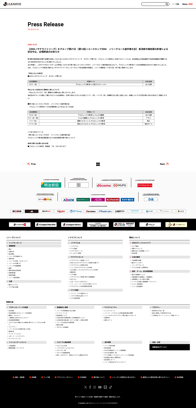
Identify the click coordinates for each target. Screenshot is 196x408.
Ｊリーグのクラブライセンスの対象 (81, 267)
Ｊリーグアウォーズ (138, 265)
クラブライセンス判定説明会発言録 (81, 286)
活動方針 (11, 251)
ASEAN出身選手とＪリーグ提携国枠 (115, 350)
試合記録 (134, 253)
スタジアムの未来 (61, 346)
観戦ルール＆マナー (15, 315)
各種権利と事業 (62, 307)
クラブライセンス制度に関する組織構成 (82, 277)
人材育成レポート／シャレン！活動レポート (165, 315)
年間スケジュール (137, 248)
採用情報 (180, 377)
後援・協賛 (156, 342)
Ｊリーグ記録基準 (137, 286)
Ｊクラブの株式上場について (79, 296)
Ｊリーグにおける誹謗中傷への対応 (19, 329)
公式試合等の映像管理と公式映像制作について (70, 318)
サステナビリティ (110, 307)
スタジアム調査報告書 (63, 353)
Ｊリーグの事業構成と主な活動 (65, 311)
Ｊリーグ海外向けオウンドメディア (115, 362)
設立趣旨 (11, 254)
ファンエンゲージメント (17, 342)
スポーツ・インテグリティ (17, 336)
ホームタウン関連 (75, 253)
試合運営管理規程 (14, 320)
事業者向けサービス (159, 347)
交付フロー (73, 279)
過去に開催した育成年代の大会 (161, 313)
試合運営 (11, 311)
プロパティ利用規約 (62, 327)
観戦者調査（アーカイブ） (17, 348)
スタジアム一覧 (61, 350)
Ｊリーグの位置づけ (15, 263)
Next (162, 164)
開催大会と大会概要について (140, 251)
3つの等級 (73, 274)
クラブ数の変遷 (13, 287)
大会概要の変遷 (136, 260)
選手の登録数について (138, 274)
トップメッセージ (15, 243)
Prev (33, 164)
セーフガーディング (15, 338)
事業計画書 (12, 275)
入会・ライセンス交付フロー (79, 282)
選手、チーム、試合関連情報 (142, 271)
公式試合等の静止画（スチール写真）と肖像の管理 (72, 320)
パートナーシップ (61, 313)
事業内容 (11, 258)
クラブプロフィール (76, 251)
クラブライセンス (77, 257)
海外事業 (107, 342)
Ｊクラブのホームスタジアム (65, 348)
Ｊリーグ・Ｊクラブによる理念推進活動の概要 (118, 313)
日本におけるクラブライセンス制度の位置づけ (84, 263)
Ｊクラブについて (75, 237)
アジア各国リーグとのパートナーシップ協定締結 (119, 355)
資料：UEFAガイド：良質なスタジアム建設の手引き (72, 355)
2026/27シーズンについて (141, 243)
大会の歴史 (136, 257)
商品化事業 (59, 325)
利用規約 (83, 377)
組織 (10, 268)
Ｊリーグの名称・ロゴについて (18, 261)
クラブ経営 (74, 290)
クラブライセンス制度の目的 (79, 265)
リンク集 (47, 377)
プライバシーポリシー (65, 377)
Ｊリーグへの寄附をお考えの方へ (124, 377)
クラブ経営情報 (75, 298)
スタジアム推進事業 (64, 342)
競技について (134, 237)
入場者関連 (12, 346)
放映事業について (61, 315)
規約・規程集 (19, 377)
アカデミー (156, 307)
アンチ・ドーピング (15, 334)
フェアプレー (13, 327)
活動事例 (107, 318)
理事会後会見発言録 (15, 270)
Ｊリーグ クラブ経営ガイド (79, 293)
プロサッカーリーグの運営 (18, 307)
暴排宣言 (11, 331)
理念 (10, 249)
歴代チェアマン (13, 285)
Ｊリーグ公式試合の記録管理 (65, 322)
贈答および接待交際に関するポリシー (156, 377)
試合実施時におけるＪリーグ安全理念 (20, 313)
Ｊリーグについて (13, 237)
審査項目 (73, 272)
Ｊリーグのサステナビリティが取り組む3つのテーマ (120, 315)
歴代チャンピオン (137, 263)
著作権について (99, 377)
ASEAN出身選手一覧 (110, 353)
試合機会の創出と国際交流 (112, 357)
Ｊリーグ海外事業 (109, 346)
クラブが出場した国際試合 (140, 267)
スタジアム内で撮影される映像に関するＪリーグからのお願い (27, 323)
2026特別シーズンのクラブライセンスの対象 (84, 270)
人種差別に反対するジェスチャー (19, 318)
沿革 (10, 281)
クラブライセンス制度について (79, 260)
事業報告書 (12, 273)
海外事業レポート (109, 360)
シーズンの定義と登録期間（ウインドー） (144, 282)
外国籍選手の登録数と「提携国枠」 (142, 277)
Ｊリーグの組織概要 (15, 266)
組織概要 (12, 246)
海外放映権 (107, 348)
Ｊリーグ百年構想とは (15, 256)
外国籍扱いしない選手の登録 (140, 279)
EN (177, 4)
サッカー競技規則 (137, 284)
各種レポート (108, 320)
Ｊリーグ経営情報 (14, 277)
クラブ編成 (73, 248)
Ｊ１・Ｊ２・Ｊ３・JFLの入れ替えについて (83, 284)
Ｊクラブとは (75, 243)
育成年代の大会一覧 (158, 311)
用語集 (34, 377)
